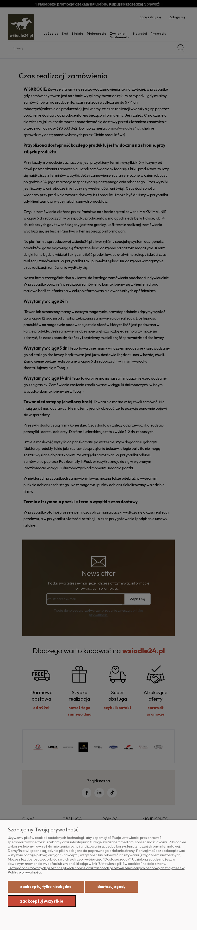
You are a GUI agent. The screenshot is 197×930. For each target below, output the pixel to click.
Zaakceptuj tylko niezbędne (46, 886)
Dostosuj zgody (111, 886)
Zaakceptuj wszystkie (41, 901)
